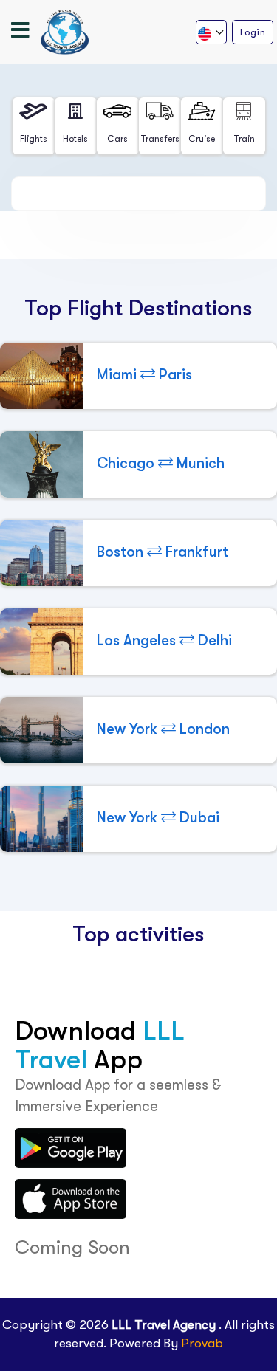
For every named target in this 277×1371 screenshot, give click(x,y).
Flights (33, 139)
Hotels (75, 139)
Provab (202, 1343)
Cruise (201, 139)
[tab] (34, 125)
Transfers (159, 139)
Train (244, 139)
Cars (117, 139)
